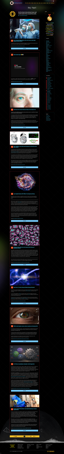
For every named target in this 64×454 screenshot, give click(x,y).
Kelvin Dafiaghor (49, 86)
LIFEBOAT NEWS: (28, 444)
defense (47, 69)
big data (47, 54)
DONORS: (37, 445)
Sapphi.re (21, 451)
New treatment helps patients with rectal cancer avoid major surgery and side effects (25, 41)
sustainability (49, 34)
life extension (21, 428)
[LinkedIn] (50, 451)
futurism (17, 81)
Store (49, 3)
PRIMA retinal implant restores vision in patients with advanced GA (26, 326)
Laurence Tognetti (14, 218)
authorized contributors (24, 15)
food (18, 301)
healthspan (50, 28)
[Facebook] (47, 451)
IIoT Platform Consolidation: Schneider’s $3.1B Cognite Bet (24, 364)
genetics (20, 125)
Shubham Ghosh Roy (15, 46)
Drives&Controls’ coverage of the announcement (18, 376)
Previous (15, 436)
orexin (29, 294)
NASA (51, 31)
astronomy (47, 51)
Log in (20, 15)
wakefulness (13, 298)
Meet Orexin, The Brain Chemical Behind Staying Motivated (24, 287)
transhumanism (48, 35)
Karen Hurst (48, 87)
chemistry (17, 301)
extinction (49, 27)
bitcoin (50, 25)
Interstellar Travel (52, 29)
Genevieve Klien (49, 77)
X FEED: (18, 445)
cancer (48, 26)
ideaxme (46, 29)
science (25, 262)
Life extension (51, 30)
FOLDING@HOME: (38, 446)
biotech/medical (19, 46)
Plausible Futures (48, 119)
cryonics (47, 66)
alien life (47, 48)
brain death (47, 26)
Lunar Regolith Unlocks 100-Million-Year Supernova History (24, 194)
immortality (49, 29)
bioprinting (47, 57)
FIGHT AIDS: (19, 446)
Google (46, 28)
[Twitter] (49, 451)
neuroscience (20, 301)
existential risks (47, 27)
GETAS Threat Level (12, 446)
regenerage (51, 32)
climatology (47, 62)
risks (51, 33)
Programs (32, 3)
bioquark (48, 24)
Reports (35, 3)
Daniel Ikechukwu (15, 388)
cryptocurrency (50, 26)
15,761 (31, 436)
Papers (37, 3)
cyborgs (24, 338)
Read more (24, 48)
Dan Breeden (49, 82)
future (51, 27)
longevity (49, 31)
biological (47, 56)
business (18, 388)
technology (51, 34)
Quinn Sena (14, 262)
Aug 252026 (12, 40)
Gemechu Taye (49, 85)
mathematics (22, 388)
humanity (53, 28)
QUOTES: (46, 448)
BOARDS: (46, 445)
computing (22, 338)
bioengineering (48, 55)
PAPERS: (28, 448)
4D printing (47, 41)
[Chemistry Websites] (49, 17)
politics (47, 32)
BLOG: (27, 445)
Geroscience (47, 115)
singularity (53, 33)
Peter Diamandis (48, 42)
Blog (27, 3)
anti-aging (52, 22)
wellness (51, 35)
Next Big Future (48, 118)
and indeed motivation (24, 298)
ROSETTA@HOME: (19, 448)
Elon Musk (47, 44)
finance (20, 388)
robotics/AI (24, 388)
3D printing (47, 40)
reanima (49, 32)
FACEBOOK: (19, 444)
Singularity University (49, 45)
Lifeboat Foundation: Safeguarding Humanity (16, 3)
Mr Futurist (47, 117)
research (50, 33)
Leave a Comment (23, 46)
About (26, 3)
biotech (51, 24)
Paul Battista (14, 125)
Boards (30, 3)
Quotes (47, 3)
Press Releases (52, 3)
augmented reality (48, 52)
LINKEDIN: (37, 444)
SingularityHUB (48, 120)
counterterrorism (48, 65)
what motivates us (28, 290)
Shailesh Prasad (14, 81)
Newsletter (44, 3)
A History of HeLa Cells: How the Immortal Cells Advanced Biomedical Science (24, 248)
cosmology (18, 218)
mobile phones (22, 262)
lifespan (47, 31)
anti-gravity (47, 49)
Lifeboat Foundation (14, 451)
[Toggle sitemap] (52, 1)
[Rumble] (53, 451)
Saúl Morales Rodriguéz (49, 79)
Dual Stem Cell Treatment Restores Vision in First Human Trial (25, 109)
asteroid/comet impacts (49, 50)
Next (34, 436)
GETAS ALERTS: (47, 444)
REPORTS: (28, 446)
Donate (39, 3)
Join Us (42, 3)
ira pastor (47, 30)
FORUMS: (37, 448)
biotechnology (47, 25)
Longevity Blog (48, 116)
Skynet (47, 46)
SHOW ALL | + (47, 109)
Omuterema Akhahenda (48, 91)
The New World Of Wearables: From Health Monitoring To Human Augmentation (25, 409)
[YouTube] (52, 451)
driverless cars (48, 70)
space (46, 34)
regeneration (47, 33)
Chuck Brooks (14, 428)
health (48, 28)
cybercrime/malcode (48, 67)
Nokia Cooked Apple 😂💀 (19, 54)
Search (53, 13)
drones (47, 71)
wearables (26, 428)
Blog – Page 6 (32, 7)
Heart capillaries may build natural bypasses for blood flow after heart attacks (25, 147)
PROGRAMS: (47, 446)
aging (46, 22)
